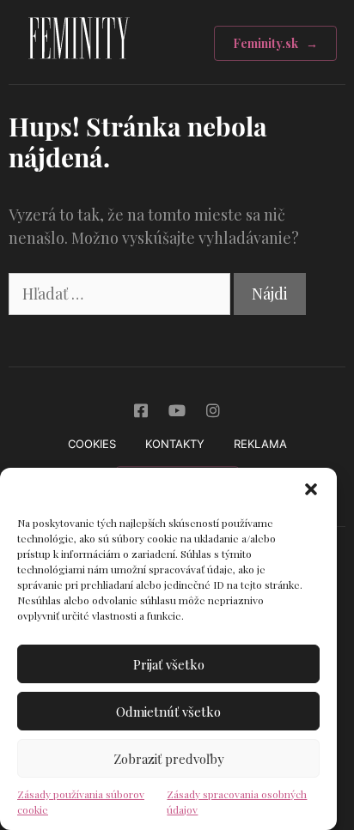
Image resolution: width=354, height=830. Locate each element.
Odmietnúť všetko (168, 711)
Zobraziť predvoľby (168, 758)
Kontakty (174, 444)
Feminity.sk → (275, 43)
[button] (311, 489)
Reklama (260, 444)
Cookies (92, 444)
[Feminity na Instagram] (213, 410)
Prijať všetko (168, 664)
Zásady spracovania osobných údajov (237, 801)
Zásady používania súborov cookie (80, 801)
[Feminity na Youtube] (177, 410)
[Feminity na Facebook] (141, 410)
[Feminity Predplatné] (78, 63)
